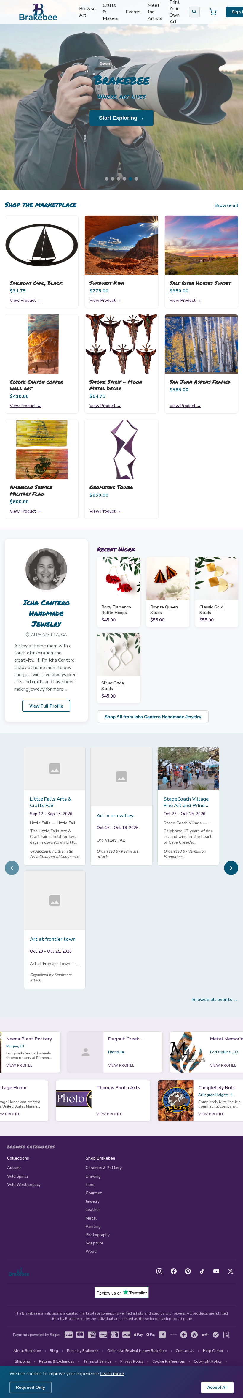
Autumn (14, 1168)
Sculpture (94, 1243)
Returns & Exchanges (56, 1361)
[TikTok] (202, 1271)
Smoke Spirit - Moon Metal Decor (115, 385)
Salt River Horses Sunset (200, 282)
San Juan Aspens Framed (200, 381)
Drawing (93, 1176)
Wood (91, 1251)
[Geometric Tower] (121, 449)
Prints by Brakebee (82, 1350)
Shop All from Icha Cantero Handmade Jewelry (153, 716)
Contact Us (185, 1350)
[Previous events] (12, 868)
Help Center (213, 1350)
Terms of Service (97, 1361)
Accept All (217, 1387)
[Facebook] (173, 1271)
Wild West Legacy (24, 1184)
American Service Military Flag (31, 490)
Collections (18, 1158)
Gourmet (94, 1193)
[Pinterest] (188, 1271)
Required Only (30, 1387)
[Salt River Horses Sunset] (201, 245)
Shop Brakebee (100, 1158)
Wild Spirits (18, 1176)
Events (133, 12)
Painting (93, 1226)
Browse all (226, 205)
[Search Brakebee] (194, 12)
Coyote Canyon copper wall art (36, 385)
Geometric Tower (111, 487)
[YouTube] (216, 1271)
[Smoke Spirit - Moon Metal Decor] (121, 344)
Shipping (22, 1361)
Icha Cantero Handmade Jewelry (46, 613)
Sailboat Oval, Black (36, 282)
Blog (54, 1350)
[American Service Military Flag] (41, 449)
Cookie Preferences (168, 1361)
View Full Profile (46, 706)
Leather (93, 1209)
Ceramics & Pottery (104, 1168)
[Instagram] (159, 1271)
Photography (98, 1235)
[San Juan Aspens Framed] (201, 344)
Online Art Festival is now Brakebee (137, 1350)
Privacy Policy (131, 1361)
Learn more (112, 1374)
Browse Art (87, 11)
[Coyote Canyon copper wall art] (41, 344)
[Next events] (231, 868)
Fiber (90, 1184)
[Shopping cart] (213, 12)
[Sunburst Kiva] (121, 245)
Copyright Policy (208, 1361)
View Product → (25, 300)
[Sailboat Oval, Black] (41, 245)
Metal (91, 1218)
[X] (230, 1271)
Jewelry (93, 1201)
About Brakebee (27, 1350)
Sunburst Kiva (106, 282)
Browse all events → (215, 999)
